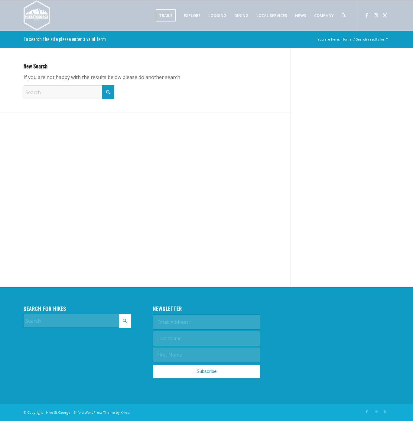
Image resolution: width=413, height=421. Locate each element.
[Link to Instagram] (375, 15)
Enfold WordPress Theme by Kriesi (101, 412)
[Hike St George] (37, 15)
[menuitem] (166, 15)
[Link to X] (384, 15)
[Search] (344, 15)
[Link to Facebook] (366, 15)
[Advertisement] (347, 172)
